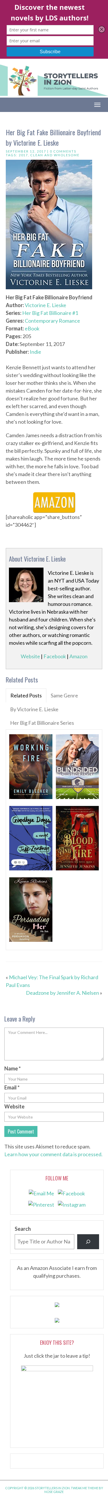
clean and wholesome (54, 155)
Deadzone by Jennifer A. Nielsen (62, 993)
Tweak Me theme (84, 1488)
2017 (23, 155)
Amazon (78, 656)
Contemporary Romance (52, 320)
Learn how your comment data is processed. (53, 1154)
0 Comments (63, 151)
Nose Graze (54, 1492)
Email (12, 1087)
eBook (32, 328)
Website (30, 656)
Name (12, 1068)
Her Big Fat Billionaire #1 (50, 313)
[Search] (88, 1241)
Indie (35, 352)
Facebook (54, 656)
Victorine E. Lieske (45, 305)
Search (23, 1229)
